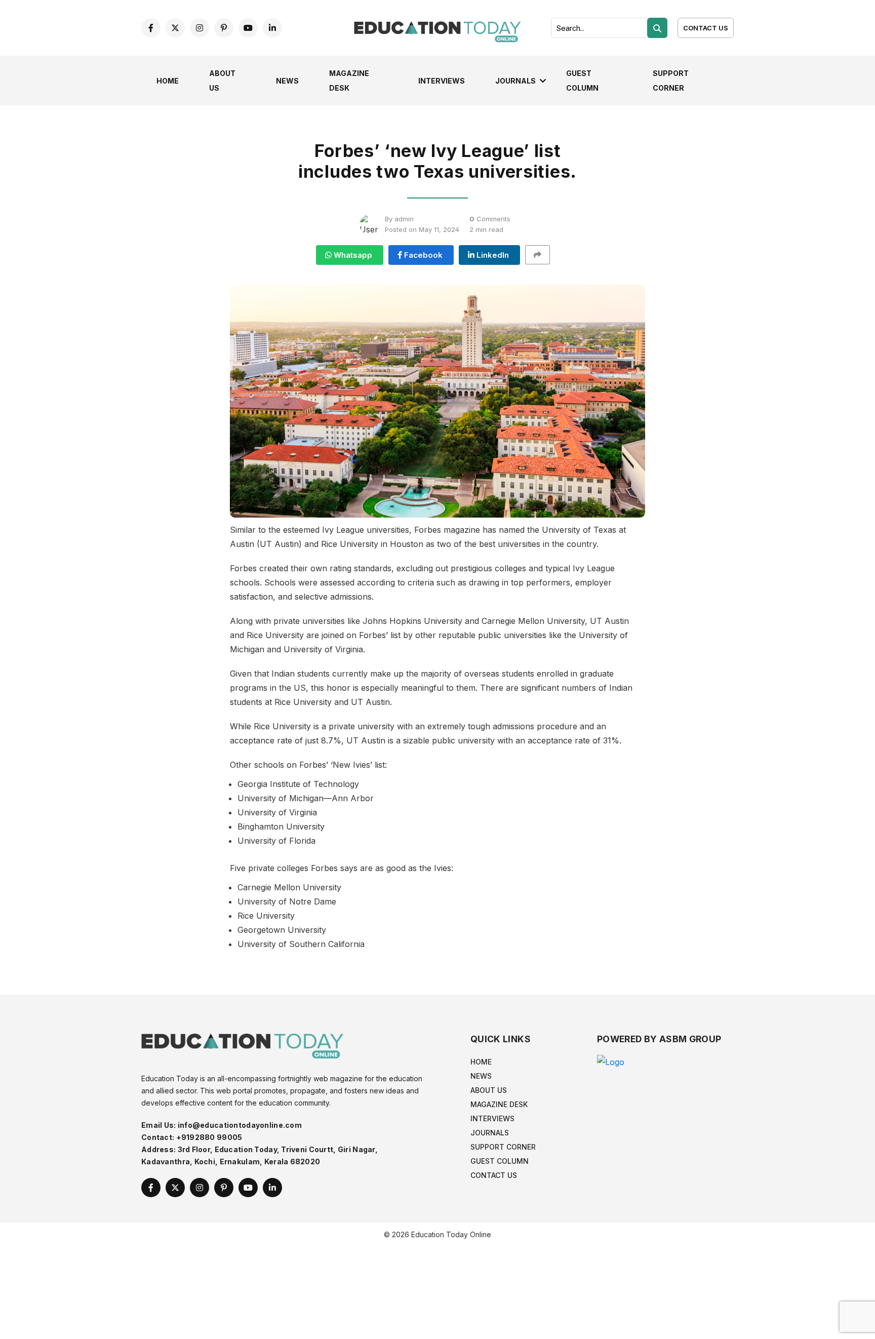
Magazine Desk (499, 1104)
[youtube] (248, 27)
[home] (437, 27)
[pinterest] (223, 27)
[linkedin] (272, 27)
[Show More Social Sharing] (542, 255)
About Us (488, 1090)
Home (167, 80)
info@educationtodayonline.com (240, 1125)
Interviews (441, 80)
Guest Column (499, 1161)
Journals (515, 80)
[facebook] (151, 27)
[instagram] (199, 27)
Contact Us (705, 28)
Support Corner (503, 1147)
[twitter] (175, 27)
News (287, 80)
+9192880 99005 (209, 1137)
